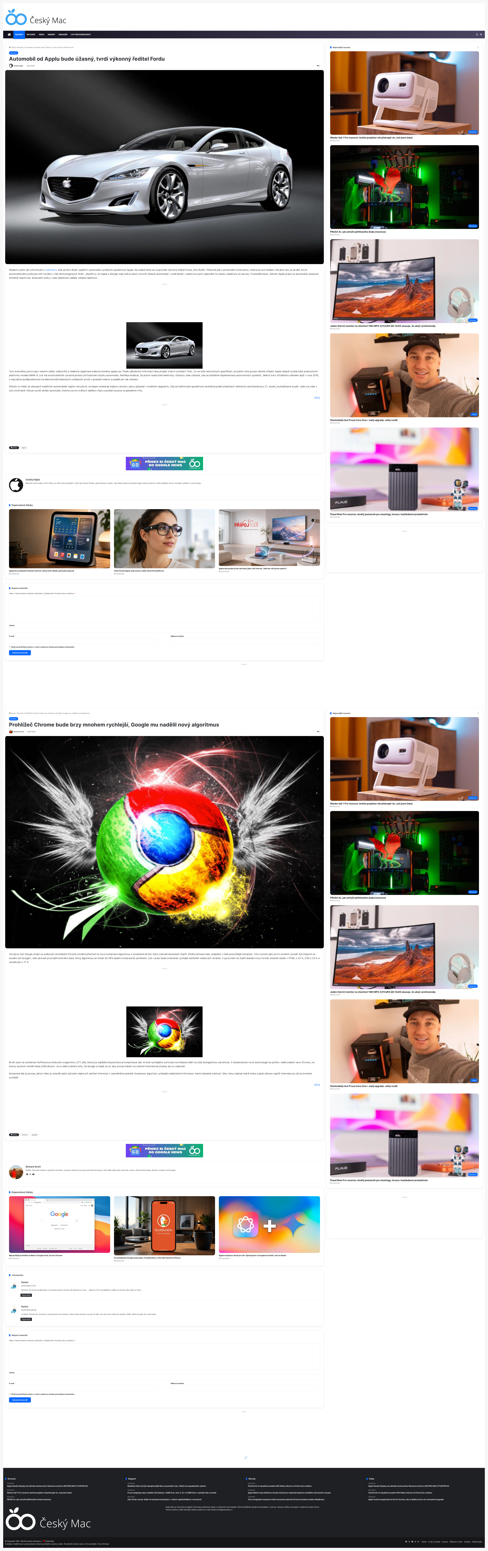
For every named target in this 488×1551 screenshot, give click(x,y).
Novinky (19, 34)
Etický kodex (477, 1542)
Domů (13, 47)
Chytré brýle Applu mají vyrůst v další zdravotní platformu (139, 571)
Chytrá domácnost (81, 34)
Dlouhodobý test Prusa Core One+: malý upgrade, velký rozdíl (364, 420)
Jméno (11, 625)
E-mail (11, 636)
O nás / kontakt (434, 1542)
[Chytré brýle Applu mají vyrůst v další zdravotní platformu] (164, 538)
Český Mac (49, 1541)
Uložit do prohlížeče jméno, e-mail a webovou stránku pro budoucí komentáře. (43, 647)
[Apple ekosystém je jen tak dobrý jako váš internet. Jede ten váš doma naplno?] (269, 537)
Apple (24, 448)
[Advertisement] (164, 303)
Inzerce (445, 1542)
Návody (51, 34)
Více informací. (103, 1544)
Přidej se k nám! (456, 1542)
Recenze (31, 34)
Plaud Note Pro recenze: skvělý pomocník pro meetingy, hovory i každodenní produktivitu (379, 514)
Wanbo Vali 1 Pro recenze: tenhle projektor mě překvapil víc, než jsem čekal (371, 137)
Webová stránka (177, 636)
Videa (41, 34)
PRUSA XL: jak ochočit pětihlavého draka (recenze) (358, 231)
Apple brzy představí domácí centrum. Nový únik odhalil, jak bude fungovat (41, 571)
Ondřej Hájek (18, 66)
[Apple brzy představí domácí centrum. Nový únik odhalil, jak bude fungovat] (59, 538)
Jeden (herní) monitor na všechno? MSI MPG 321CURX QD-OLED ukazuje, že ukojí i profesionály (383, 326)
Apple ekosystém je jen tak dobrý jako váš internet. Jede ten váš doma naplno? (253, 568)
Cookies (467, 1542)
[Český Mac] (36, 17)
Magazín (63, 34)
